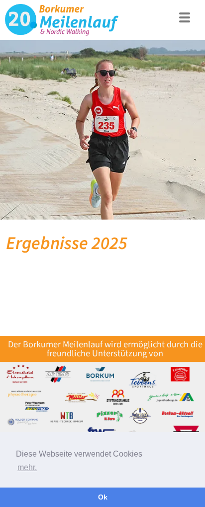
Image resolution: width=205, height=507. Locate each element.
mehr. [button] (27, 467)
